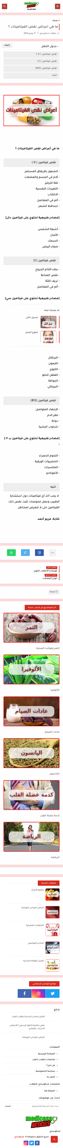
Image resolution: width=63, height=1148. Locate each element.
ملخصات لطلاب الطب (43, 1060)
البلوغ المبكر (32, 332)
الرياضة (55, 857)
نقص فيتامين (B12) (46, 68)
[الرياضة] (31, 837)
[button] (39, 552)
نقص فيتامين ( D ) (46, 54)
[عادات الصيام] (31, 711)
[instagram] (39, 993)
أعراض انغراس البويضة (33, 908)
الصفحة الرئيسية (46, 1054)
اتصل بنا (51, 1077)
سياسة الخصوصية (45, 1071)
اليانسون (54, 774)
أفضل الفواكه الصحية (33, 961)
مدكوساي (19, 1137)
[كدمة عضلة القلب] (31, 795)
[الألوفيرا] (31, 669)
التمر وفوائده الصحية (47, 648)
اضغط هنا (49, 1091)
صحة (55, 21)
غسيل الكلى (32, 317)
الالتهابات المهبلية (35, 926)
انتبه (54, 75)
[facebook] (24, 993)
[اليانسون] (31, 753)
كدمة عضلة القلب (49, 816)
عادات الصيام (52, 732)
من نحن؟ (50, 1065)
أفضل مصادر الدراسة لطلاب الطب (28, 1017)
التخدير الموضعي (36, 943)
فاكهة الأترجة (37, 890)
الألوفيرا (55, 690)
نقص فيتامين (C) (47, 61)
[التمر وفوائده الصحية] (31, 628)
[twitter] (52, 993)
